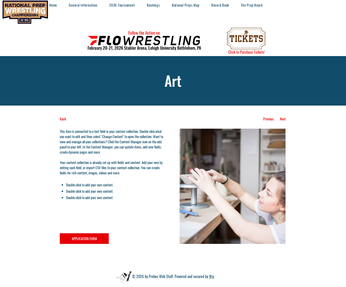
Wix (211, 276)
